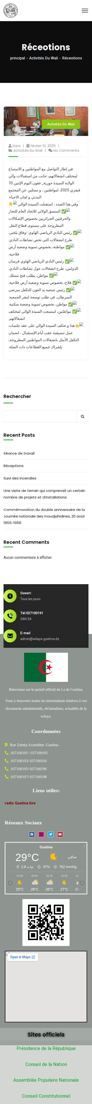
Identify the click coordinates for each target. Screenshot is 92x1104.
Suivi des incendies (20, 478)
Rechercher (17, 396)
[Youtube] (60, 834)
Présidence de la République (46, 1048)
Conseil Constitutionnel (46, 1096)
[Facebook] (32, 834)
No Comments (66, 150)
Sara (17, 145)
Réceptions (14, 465)
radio (9, 803)
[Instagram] (41, 834)
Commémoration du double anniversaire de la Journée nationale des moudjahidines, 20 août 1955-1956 (44, 516)
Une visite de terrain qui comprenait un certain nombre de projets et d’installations (44, 494)
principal (17, 58)
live (32, 803)
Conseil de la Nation (46, 1064)
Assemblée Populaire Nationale (46, 1080)
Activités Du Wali (43, 58)
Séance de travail (19, 453)
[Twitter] (51, 834)
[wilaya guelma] (11, 10)
